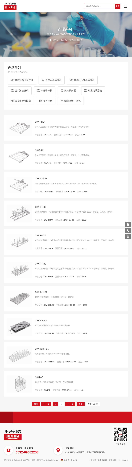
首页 (54, 40)
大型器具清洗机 (53, 80)
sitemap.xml (123, 460)
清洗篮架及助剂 (23, 101)
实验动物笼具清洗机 (84, 80)
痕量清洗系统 (95, 90)
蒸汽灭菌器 (70, 90)
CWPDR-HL (41, 178)
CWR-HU (40, 122)
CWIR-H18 (40, 235)
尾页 (81, 404)
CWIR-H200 (41, 320)
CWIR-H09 (40, 207)
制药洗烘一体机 (72, 101)
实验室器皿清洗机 (24, 80)
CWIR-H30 (40, 263)
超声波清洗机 (21, 90)
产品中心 (63, 40)
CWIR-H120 (41, 292)
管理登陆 (112, 460)
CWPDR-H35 (42, 349)
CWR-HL (39, 150)
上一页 (46, 404)
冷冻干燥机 (46, 90)
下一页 (70, 404)
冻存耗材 (47, 101)
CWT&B (39, 377)
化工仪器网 (102, 460)
